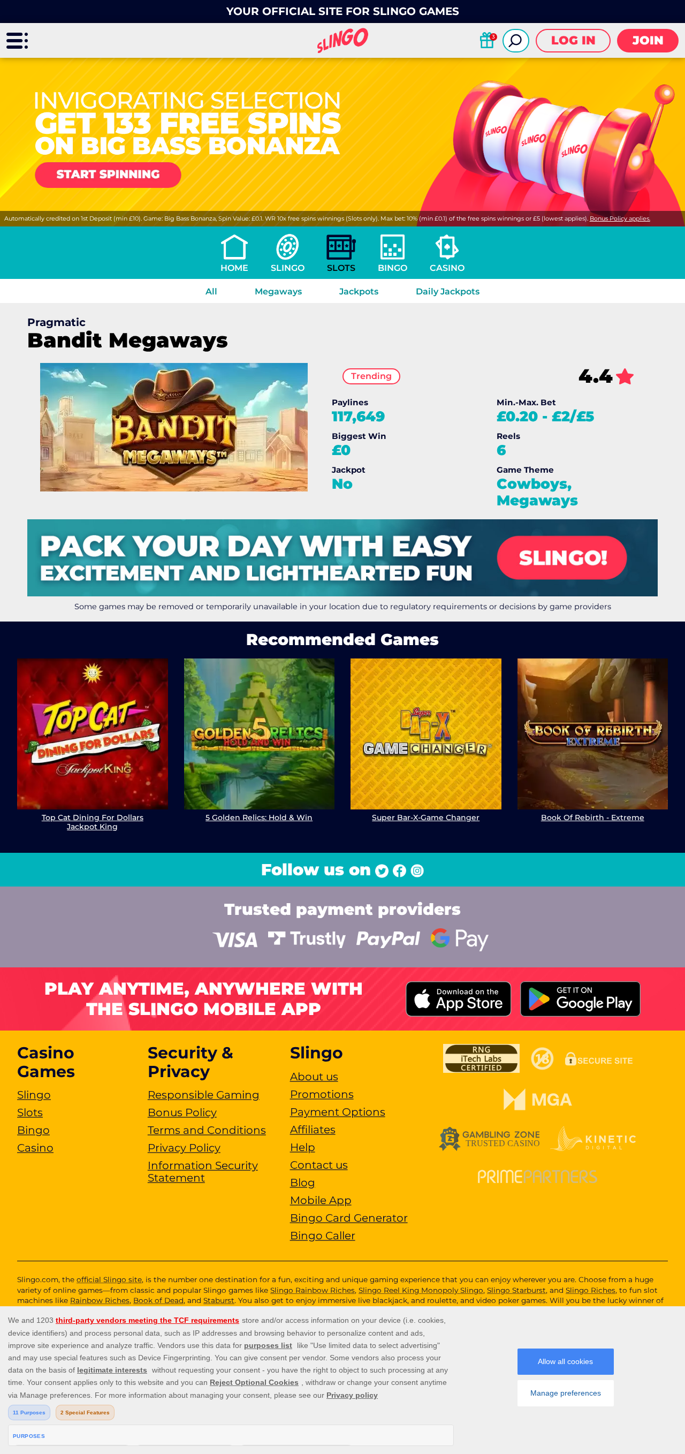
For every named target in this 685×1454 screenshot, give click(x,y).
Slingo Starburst (516, 1290)
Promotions (322, 1094)
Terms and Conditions (207, 1130)
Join (648, 40)
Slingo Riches (590, 1290)
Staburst (218, 1300)
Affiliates (313, 1129)
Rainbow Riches (100, 1300)
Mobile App (321, 1200)
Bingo (392, 268)
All (211, 291)
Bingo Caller (322, 1235)
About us (314, 1076)
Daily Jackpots (448, 291)
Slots (341, 268)
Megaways (278, 291)
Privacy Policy (184, 1147)
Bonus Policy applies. (620, 218)
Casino (447, 268)
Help (302, 1147)
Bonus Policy (182, 1112)
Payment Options (337, 1111)
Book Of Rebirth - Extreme (592, 817)
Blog (302, 1182)
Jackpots (358, 291)
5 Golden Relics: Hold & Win (259, 817)
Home (234, 268)
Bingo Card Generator (349, 1217)
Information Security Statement (203, 1171)
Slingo (288, 268)
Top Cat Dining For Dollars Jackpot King (92, 822)
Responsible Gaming (204, 1094)
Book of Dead (158, 1300)
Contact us (319, 1164)
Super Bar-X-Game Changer (426, 817)
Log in (573, 40)
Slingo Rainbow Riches (312, 1290)
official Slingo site (109, 1279)
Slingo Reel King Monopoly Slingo (421, 1290)
